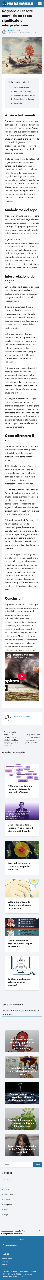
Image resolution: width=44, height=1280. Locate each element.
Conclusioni (18, 103)
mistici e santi (9, 1194)
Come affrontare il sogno (24, 99)
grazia (6, 1189)
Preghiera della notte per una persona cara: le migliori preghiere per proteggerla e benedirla (11, 739)
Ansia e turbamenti (21, 87)
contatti (5, 1264)
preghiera (8, 1204)
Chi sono (5, 1261)
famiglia (7, 1179)
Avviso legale (7, 1258)
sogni (6, 1214)
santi (6, 1209)
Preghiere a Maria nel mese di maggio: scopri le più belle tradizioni (32, 738)
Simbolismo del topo (22, 91)
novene (7, 1199)
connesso (19, 1010)
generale (7, 1184)
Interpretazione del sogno (24, 95)
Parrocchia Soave (14, 30)
